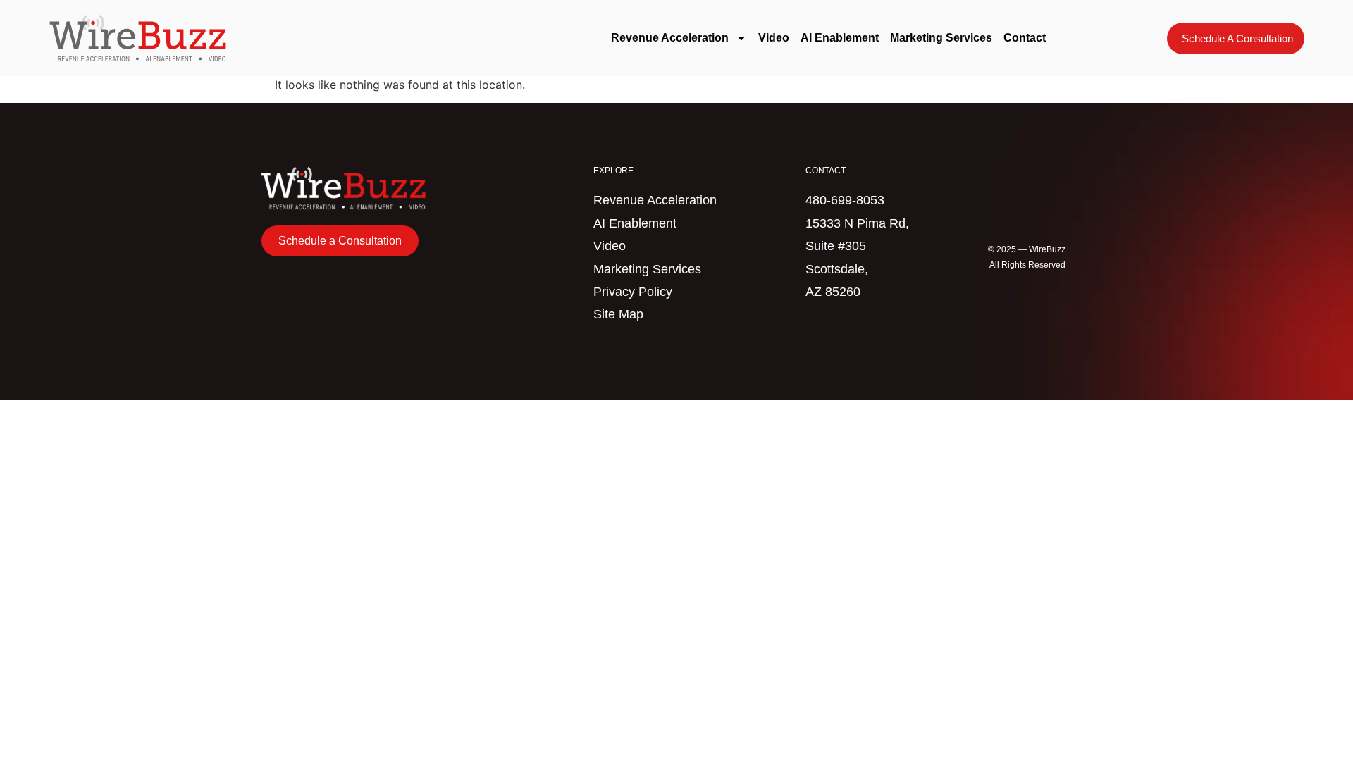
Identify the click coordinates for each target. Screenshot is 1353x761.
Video (773, 38)
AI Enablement (840, 38)
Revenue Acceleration (670, 38)
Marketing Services (941, 38)
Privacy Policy (632, 292)
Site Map (618, 314)
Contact (1024, 38)
